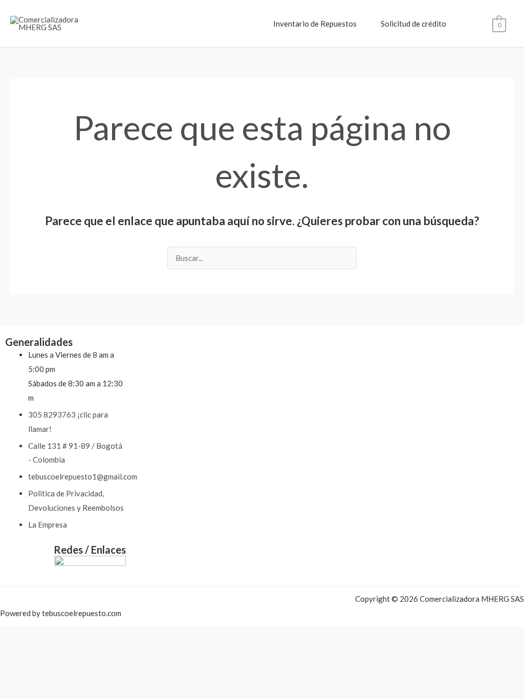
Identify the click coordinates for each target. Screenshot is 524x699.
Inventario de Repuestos (315, 23)
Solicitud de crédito (413, 23)
